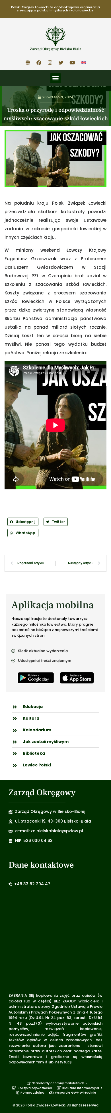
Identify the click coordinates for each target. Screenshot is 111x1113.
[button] (55, 78)
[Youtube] (72, 62)
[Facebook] (39, 62)
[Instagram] (50, 62)
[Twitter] (61, 62)
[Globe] (28, 62)
